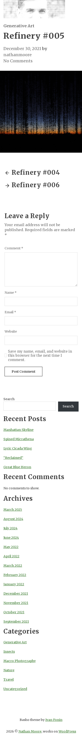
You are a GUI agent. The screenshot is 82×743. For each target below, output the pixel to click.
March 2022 (12, 566)
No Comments (18, 60)
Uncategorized (15, 689)
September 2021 (16, 621)
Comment (14, 248)
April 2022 (11, 556)
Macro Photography (19, 661)
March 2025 (12, 510)
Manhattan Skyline (18, 430)
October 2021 (13, 612)
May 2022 (10, 547)
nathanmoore (17, 54)
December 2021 (15, 593)
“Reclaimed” (13, 458)
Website (11, 331)
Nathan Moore (29, 731)
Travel (8, 679)
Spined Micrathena (18, 439)
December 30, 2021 (22, 48)
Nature (8, 670)
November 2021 (15, 603)
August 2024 (13, 519)
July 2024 (10, 528)
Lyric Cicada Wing (17, 448)
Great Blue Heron (17, 467)
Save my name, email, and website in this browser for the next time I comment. (40, 355)
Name (11, 292)
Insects (9, 651)
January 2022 (13, 584)
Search (9, 399)
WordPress (67, 731)
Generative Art (18, 25)
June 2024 (11, 538)
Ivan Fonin (53, 720)
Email (10, 312)
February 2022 (14, 575)
